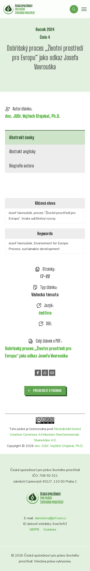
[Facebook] (38, 373)
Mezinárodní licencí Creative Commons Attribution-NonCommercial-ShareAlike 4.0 (45, 435)
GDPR (34, 529)
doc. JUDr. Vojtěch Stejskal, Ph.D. (32, 116)
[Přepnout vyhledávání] (74, 9)
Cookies (49, 529)
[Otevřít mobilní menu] (84, 9)
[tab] (45, 137)
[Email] (52, 373)
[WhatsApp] (45, 373)
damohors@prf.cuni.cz (50, 518)
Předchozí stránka (47, 390)
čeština (45, 312)
